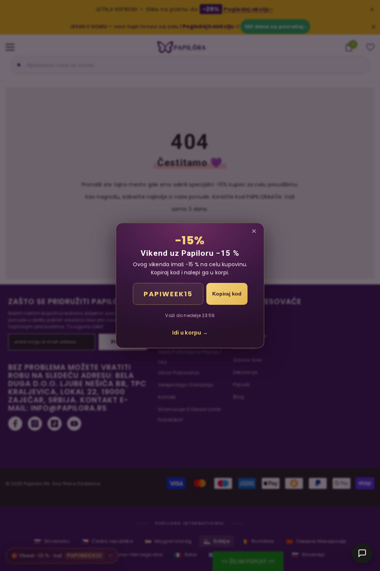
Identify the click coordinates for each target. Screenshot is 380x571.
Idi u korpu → (190, 332)
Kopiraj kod (227, 294)
